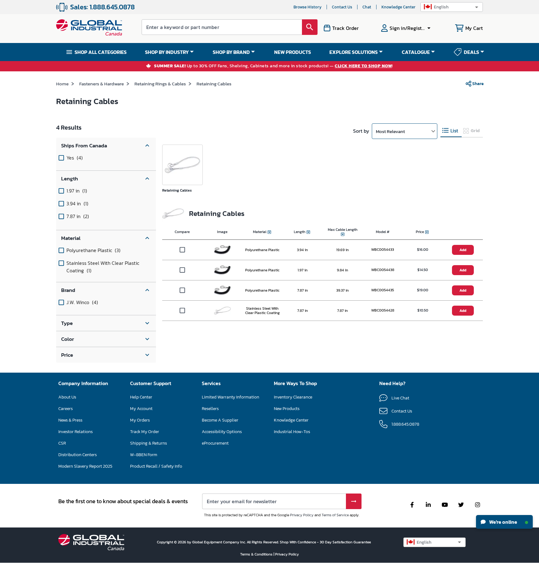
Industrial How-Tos (292, 431)
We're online (502, 522)
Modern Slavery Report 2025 (85, 466)
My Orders (140, 420)
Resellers (210, 408)
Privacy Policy (301, 515)
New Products (286, 408)
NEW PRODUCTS (292, 52)
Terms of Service (335, 515)
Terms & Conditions (257, 554)
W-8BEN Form (143, 454)
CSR (62, 443)
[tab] (451, 130)
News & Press (70, 420)
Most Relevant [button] (390, 131)
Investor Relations (75, 431)
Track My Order (144, 431)
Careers (65, 408)
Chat (366, 7)
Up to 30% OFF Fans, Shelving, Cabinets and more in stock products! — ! (273, 66)
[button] (452, 7)
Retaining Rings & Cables (160, 83)
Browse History (308, 7)
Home (62, 83)
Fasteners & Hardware (101, 83)
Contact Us (342, 7)
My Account (141, 408)
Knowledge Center (398, 7)
